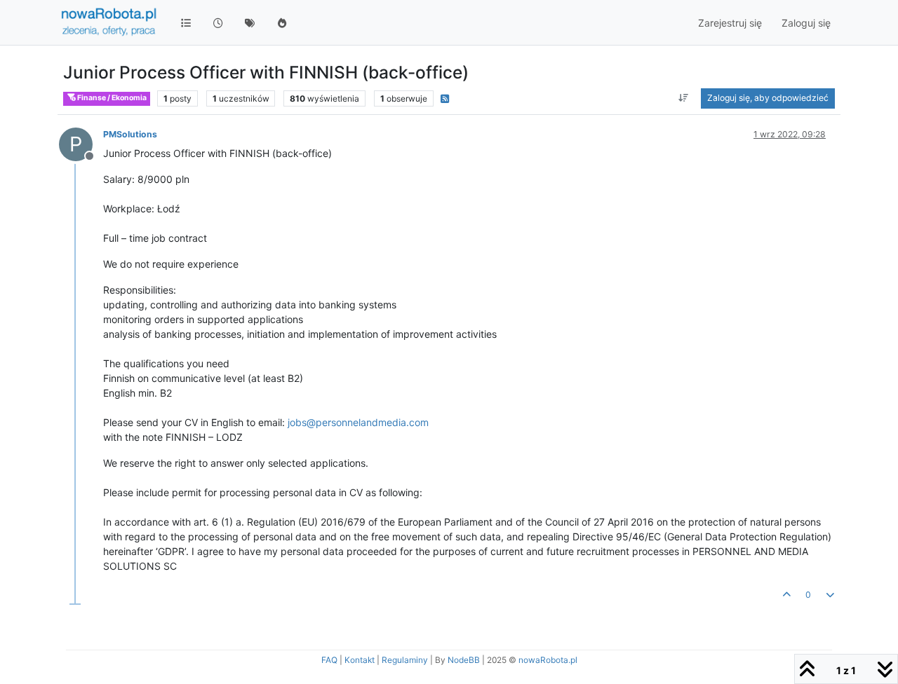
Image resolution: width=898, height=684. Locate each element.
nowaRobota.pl (547, 660)
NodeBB (464, 660)
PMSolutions (130, 134)
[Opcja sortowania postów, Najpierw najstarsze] (683, 98)
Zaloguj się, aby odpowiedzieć (768, 98)
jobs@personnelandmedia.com (358, 422)
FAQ (329, 660)
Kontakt (359, 660)
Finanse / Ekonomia (111, 97)
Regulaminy (405, 660)
